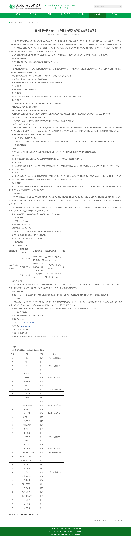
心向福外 (97, 15)
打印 (114, 520)
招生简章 (30, 22)
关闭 (120, 520)
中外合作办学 (65, 15)
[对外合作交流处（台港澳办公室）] (45, 5)
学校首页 (17, 15)
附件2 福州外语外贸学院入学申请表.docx (25, 514)
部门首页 (33, 15)
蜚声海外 (49, 15)
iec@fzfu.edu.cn (25, 326)
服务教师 (114, 15)
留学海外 (81, 15)
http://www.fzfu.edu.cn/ (27, 322)
